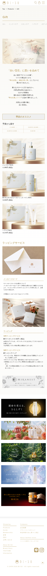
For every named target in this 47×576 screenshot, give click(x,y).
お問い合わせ (7, 540)
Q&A (4, 537)
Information (7, 553)
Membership (8, 532)
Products (11, 9)
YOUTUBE (7, 551)
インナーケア (13, 24)
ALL (3, 24)
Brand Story (7, 548)
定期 (4, 535)
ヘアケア (35, 24)
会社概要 (23, 527)
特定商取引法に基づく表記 (29, 532)
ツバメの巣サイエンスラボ (29, 541)
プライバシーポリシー (28, 530)
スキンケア (25, 24)
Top (3, 9)
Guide (5, 530)
